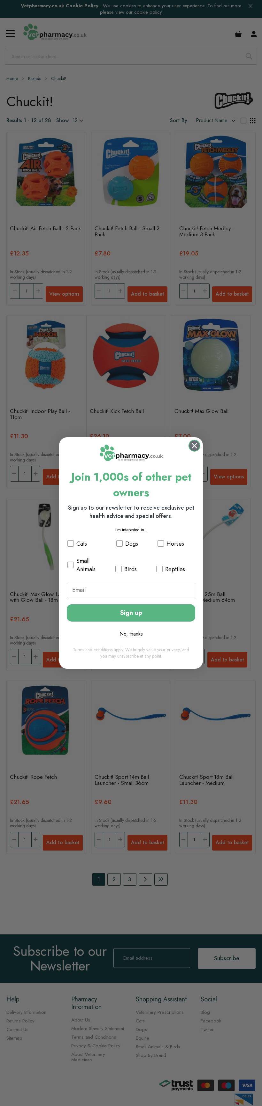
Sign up (131, 612)
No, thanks (131, 634)
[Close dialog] (194, 446)
